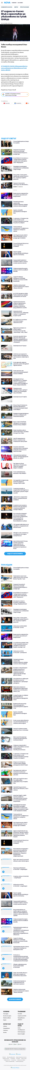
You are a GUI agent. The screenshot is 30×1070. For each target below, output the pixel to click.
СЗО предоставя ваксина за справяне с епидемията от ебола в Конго (21, 526)
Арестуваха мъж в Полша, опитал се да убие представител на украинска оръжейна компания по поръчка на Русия (20, 544)
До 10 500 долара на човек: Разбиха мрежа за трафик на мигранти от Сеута (20, 295)
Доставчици (12, 1058)
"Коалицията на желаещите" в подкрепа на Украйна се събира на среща (20, 229)
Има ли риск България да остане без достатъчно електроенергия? (20, 738)
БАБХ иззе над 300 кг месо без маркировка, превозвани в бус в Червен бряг (20, 781)
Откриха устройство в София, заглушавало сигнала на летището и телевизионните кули (21, 747)
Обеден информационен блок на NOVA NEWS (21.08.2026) (20, 966)
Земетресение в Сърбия (20, 396)
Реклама (4, 1057)
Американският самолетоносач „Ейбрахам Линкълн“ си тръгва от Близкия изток (20, 313)
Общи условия (23, 1058)
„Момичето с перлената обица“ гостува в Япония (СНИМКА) (20, 498)
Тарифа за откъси (6, 1058)
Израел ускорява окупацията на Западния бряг (20, 211)
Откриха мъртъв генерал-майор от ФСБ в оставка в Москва (20, 270)
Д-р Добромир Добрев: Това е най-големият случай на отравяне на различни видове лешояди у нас (20, 645)
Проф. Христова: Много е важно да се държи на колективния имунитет (20, 974)
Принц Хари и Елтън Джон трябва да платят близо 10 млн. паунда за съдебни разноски (20, 177)
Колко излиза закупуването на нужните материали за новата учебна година (21, 722)
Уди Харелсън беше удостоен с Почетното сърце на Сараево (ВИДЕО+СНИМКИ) (20, 466)
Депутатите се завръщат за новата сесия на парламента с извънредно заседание (20, 681)
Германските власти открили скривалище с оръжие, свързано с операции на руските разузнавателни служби (20, 304)
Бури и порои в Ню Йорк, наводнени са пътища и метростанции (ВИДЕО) (19, 423)
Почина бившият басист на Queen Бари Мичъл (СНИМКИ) (20, 245)
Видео (4, 1020)
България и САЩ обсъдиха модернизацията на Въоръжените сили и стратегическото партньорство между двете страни (20, 671)
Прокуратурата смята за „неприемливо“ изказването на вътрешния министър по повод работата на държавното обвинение (21, 931)
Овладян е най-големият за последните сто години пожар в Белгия (20, 534)
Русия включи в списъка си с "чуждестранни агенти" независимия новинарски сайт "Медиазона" (20, 160)
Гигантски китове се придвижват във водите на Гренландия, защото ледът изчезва (20, 491)
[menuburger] (2, 2)
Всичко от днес (7, 1015)
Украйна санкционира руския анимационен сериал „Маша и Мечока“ (21, 286)
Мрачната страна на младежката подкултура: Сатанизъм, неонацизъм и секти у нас (20, 689)
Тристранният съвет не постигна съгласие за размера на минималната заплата (20, 772)
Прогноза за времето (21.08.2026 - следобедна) (20, 868)
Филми (5, 1032)
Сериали (5, 1030)
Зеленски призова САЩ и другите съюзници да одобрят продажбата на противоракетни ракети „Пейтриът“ (20, 339)
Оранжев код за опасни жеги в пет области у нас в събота (20, 788)
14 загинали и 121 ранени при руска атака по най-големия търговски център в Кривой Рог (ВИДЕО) (20, 220)
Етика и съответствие (10, 1061)
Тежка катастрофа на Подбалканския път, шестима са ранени (19, 982)
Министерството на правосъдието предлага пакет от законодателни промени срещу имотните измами (20, 912)
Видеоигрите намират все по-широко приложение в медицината (20, 195)
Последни (5, 1013)
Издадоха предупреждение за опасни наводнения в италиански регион (21, 415)
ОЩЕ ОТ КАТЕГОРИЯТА (15, 553)
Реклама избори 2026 (11, 1057)
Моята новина (7, 1017)
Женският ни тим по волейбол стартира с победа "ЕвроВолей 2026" (20, 602)
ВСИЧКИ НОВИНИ (15, 999)
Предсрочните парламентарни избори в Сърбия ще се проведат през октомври (20, 390)
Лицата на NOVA (22, 1015)
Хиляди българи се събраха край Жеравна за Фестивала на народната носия (20, 697)
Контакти (18, 1058)
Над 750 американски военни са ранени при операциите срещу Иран (20, 440)
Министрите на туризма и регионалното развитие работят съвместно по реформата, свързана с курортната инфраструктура (20, 852)
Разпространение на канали (21, 1057)
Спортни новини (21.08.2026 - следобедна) (21, 877)
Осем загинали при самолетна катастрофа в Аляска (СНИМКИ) (20, 372)
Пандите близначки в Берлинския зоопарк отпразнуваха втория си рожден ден (20, 152)
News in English (21, 1033)
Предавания (6, 1028)
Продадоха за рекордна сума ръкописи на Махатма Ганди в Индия (21, 168)
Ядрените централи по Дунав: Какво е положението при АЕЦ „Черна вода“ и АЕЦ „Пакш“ (20, 330)
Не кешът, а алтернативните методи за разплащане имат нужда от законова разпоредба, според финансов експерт (21, 957)
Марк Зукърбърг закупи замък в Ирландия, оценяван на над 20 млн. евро (21, 431)
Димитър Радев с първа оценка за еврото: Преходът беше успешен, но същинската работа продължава (20, 798)
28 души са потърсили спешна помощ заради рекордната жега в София (20, 763)
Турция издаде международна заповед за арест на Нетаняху (20, 253)
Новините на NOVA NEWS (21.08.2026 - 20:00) (20, 626)
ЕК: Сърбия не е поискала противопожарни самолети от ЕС (20, 321)
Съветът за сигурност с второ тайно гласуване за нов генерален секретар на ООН (21, 356)
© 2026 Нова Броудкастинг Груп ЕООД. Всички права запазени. (15, 1065)
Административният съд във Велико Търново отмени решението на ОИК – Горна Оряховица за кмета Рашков (20, 833)
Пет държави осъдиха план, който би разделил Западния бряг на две (21, 482)
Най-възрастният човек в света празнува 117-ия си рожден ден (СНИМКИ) (20, 236)
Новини (14, 2)
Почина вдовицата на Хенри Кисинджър (21, 142)
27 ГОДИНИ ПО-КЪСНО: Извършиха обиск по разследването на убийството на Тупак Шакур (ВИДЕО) (14, 68)
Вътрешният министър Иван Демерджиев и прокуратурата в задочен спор (20, 706)
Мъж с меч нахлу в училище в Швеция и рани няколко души (21, 860)
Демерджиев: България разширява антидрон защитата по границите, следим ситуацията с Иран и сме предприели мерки (20, 807)
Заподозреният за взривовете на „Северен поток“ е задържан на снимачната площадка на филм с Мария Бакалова (20, 381)
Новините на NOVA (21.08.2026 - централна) (20, 651)
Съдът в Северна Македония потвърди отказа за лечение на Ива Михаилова (20, 279)
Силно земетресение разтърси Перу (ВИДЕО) (19, 472)
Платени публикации (19, 1061)
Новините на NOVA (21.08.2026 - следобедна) (20, 885)
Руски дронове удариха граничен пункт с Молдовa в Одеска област (21, 364)
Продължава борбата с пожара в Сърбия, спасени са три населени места (20, 261)
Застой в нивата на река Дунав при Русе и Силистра (20, 729)
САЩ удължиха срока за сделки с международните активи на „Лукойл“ (20, 456)
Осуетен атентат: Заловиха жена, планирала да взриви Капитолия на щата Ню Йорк (20, 449)
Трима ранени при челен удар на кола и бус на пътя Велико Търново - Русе (20, 577)
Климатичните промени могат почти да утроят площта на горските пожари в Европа (20, 507)
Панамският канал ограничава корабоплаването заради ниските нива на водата (20, 204)
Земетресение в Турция (19, 345)
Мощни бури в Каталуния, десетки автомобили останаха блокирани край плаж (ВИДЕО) (20, 407)
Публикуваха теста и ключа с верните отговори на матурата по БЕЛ (21, 948)
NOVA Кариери (21, 1031)
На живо (20, 2)
